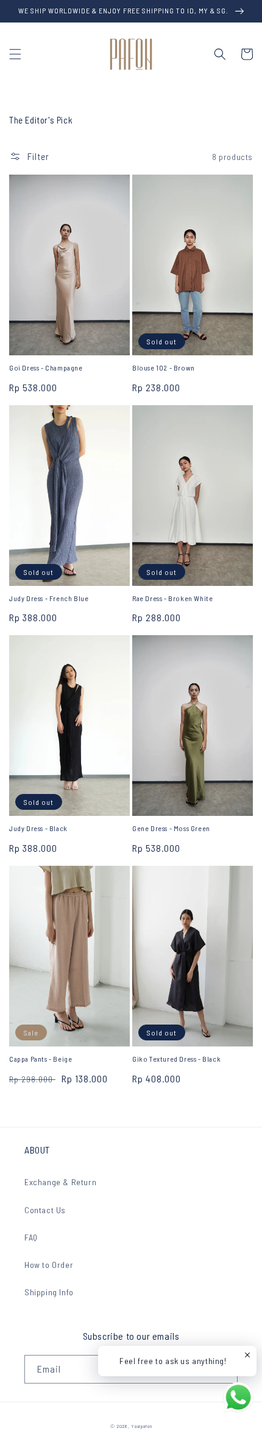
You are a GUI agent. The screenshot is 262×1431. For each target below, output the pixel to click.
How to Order (48, 1264)
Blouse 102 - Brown (163, 367)
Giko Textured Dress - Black (176, 1058)
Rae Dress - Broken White (172, 598)
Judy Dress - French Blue (48, 598)
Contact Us (45, 1210)
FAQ (31, 1237)
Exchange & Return (60, 1182)
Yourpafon (141, 1426)
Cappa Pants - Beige (40, 1058)
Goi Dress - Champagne (46, 367)
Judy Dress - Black (38, 828)
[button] (15, 54)
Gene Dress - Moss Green (171, 828)
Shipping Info (49, 1292)
